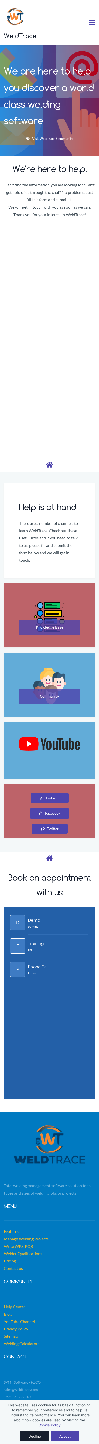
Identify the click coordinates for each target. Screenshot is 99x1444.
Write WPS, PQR (18, 1246)
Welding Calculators (21, 1343)
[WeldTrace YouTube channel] (49, 740)
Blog (8, 1314)
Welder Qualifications (23, 1253)
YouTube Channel (19, 1321)
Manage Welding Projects (26, 1238)
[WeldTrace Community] (49, 671)
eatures (12, 1231)
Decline (34, 1436)
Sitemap (11, 1336)
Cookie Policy (49, 1425)
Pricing (10, 1260)
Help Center (14, 1306)
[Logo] (15, 16)
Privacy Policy (16, 1328)
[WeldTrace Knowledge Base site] (49, 603)
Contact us (13, 1268)
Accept (65, 1436)
